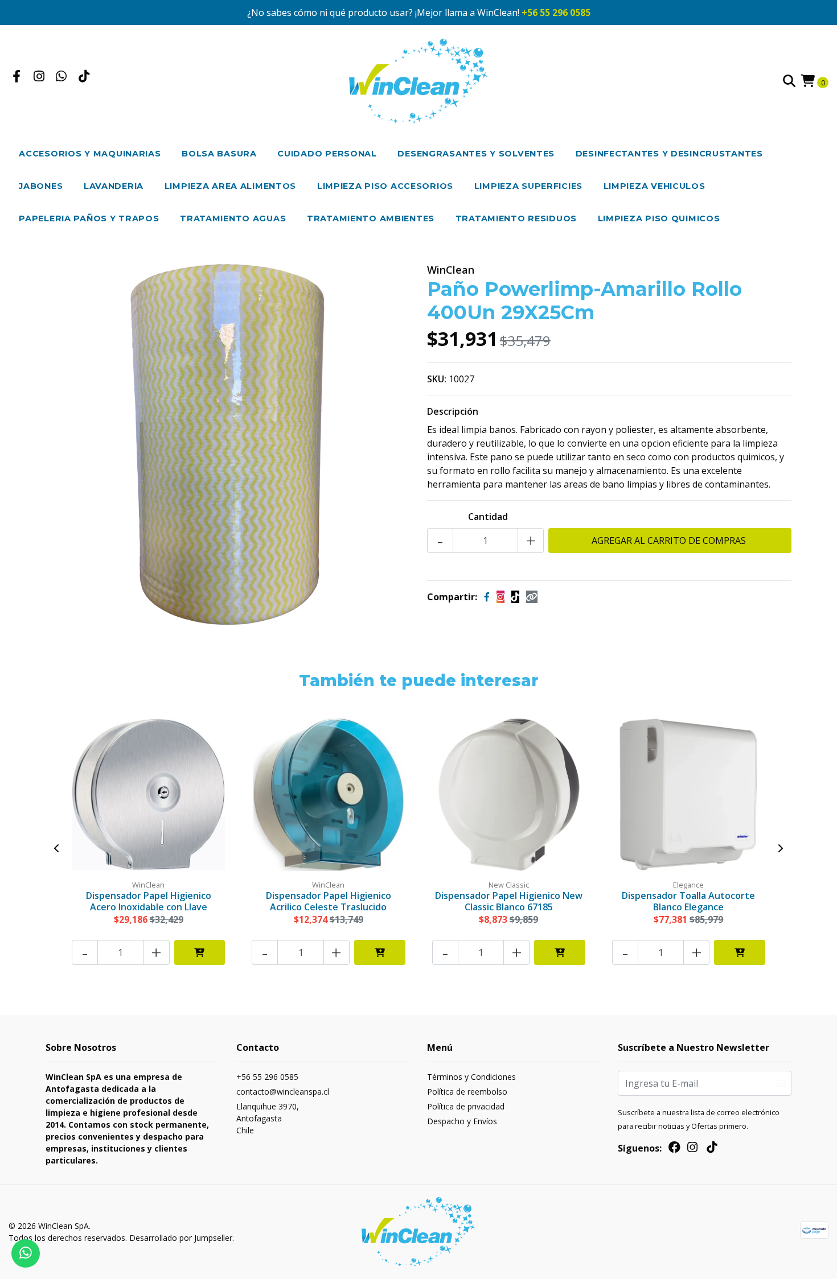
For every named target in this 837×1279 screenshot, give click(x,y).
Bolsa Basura (219, 153)
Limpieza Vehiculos (654, 186)
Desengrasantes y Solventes (476, 153)
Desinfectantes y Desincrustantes (669, 153)
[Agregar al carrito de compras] (199, 952)
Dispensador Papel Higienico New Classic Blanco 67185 (508, 901)
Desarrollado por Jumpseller (180, 1237)
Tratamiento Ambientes (370, 218)
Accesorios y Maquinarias (90, 153)
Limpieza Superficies (528, 186)
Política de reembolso (467, 1091)
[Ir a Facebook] (16, 77)
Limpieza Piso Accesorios (385, 186)
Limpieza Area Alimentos (231, 186)
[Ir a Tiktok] (84, 77)
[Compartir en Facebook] (487, 597)
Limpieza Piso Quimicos (659, 218)
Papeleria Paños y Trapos (89, 218)
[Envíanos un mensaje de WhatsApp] (25, 1253)
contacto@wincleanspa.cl (282, 1091)
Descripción (452, 411)
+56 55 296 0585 (556, 12)
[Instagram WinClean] (500, 597)
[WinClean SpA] (419, 80)
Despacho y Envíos (462, 1121)
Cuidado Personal (327, 153)
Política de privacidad (465, 1106)
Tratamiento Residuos (516, 218)
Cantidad (488, 516)
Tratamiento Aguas (233, 218)
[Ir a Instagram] (39, 77)
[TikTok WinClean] (515, 597)
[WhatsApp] (61, 77)
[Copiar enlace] (532, 597)
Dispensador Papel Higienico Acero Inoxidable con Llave (148, 901)
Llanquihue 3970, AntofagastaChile (267, 1118)
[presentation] (57, 848)
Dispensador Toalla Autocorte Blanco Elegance (688, 901)
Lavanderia (113, 186)
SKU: (436, 379)
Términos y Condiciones (471, 1076)
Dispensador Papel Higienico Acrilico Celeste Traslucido (328, 901)
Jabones (41, 186)
